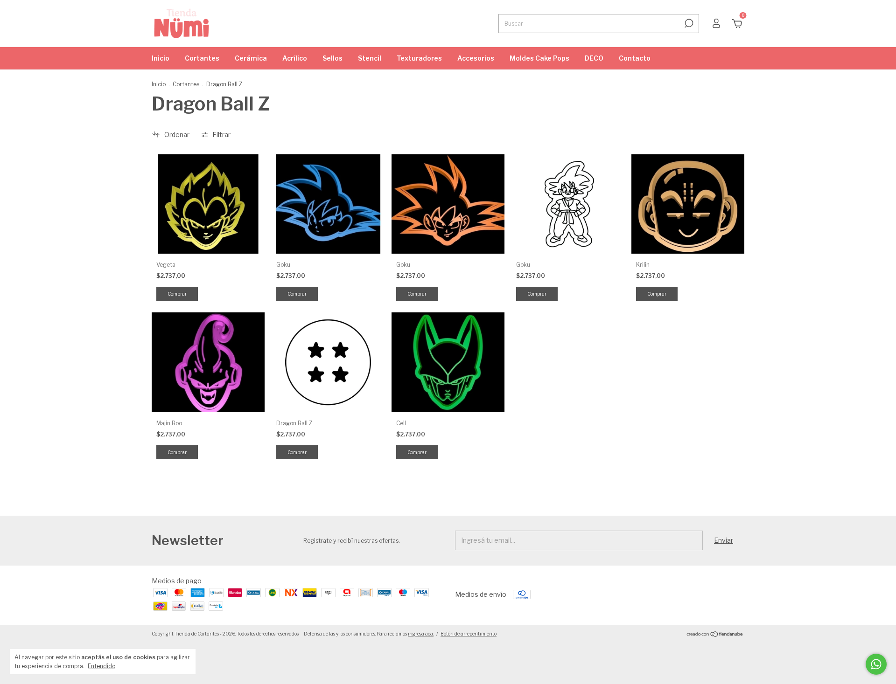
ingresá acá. (421, 633)
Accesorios (475, 58)
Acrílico (294, 58)
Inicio (160, 58)
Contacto (635, 58)
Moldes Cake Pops (539, 58)
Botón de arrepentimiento (469, 633)
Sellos (332, 58)
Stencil (369, 58)
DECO (594, 58)
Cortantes (202, 58)
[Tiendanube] (715, 635)
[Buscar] (688, 23)
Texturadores (419, 58)
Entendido (101, 666)
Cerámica (251, 58)
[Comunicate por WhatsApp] (876, 664)
